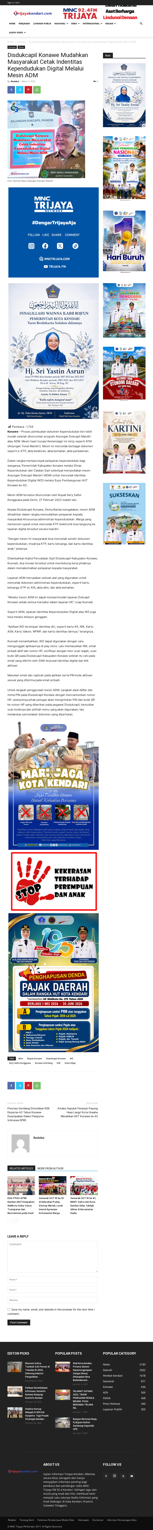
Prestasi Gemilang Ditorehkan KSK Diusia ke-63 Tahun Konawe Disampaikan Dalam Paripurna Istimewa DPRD (28, 1114)
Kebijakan (24, 23)
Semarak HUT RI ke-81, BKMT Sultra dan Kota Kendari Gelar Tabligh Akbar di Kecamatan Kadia (83, 1205)
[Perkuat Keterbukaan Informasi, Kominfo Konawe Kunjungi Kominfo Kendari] (14, 1391)
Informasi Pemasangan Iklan (122, 1520)
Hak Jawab (83, 1520)
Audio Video (16, 32)
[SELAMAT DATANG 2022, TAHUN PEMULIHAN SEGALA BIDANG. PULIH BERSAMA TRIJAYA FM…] (62, 1395)
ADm (20, 1058)
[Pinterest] (28, 90)
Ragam (109, 23)
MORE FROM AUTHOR (50, 1168)
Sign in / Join (13, 2)
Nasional (59, 23)
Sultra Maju (70, 1063)
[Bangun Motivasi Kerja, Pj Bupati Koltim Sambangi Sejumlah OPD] (62, 1422)
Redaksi (15, 81)
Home (12, 23)
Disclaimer (98, 1520)
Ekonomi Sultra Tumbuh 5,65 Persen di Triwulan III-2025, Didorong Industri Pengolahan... (37, 1370)
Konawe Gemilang (44, 1063)
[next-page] (15, 1220)
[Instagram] (115, 1476)
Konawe (21, 41)
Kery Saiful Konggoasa (20, 1063)
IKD (71, 1058)
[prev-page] (9, 1220)
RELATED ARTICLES (21, 1168)
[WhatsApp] (37, 90)
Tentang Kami (27, 1520)
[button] (141, 23)
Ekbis (74, 23)
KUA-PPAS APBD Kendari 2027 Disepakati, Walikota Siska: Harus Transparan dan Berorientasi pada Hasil (21, 1205)
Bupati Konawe (34, 1058)
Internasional (91, 23)
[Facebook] (11, 90)
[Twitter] (20, 90)
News (21, 47)
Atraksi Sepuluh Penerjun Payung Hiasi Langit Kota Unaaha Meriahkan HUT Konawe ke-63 (77, 1112)
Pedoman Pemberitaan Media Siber (56, 1520)
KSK (58, 1063)
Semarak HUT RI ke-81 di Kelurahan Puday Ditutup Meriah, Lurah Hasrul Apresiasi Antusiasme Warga (51, 1205)
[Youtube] (132, 1476)
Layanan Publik (42, 23)
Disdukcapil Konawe (56, 1058)
